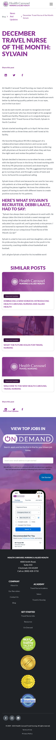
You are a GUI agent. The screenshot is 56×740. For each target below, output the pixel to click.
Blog (14, 603)
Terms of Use (27, 730)
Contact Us (14, 597)
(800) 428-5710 (31, 571)
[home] (16, 4)
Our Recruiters (14, 591)
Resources (28, 622)
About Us (14, 585)
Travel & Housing (38, 600)
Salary (39, 594)
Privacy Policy (27, 734)
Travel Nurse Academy (39, 588)
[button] (50, 4)
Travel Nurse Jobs (28, 616)
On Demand (28, 627)
